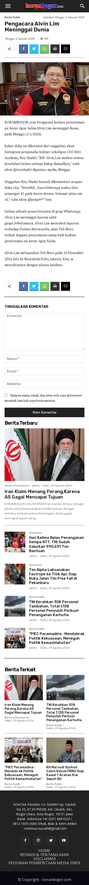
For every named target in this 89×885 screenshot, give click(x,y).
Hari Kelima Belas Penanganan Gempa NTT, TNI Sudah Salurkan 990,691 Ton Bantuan (56, 544)
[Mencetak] (55, 49)
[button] (7, 6)
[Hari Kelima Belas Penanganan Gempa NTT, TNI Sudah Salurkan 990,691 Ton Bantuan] (15, 542)
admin (36, 485)
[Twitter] (34, 49)
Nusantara (35, 533)
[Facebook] (23, 49)
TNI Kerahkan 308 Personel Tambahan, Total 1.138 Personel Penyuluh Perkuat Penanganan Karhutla (54, 608)
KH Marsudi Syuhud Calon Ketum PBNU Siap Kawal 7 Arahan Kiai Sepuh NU (65, 773)
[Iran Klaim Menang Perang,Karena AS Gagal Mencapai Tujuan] (44, 454)
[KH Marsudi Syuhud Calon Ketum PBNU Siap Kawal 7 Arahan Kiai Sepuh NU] (65, 750)
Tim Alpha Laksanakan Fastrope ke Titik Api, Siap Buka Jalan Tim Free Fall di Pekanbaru (53, 576)
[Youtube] (63, 840)
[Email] (65, 49)
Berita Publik (12, 17)
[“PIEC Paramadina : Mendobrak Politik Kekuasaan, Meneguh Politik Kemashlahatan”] (15, 638)
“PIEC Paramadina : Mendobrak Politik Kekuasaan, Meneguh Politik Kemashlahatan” (56, 638)
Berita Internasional (17, 485)
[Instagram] (38, 840)
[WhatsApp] (44, 49)
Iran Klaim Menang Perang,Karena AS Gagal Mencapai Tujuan (42, 494)
